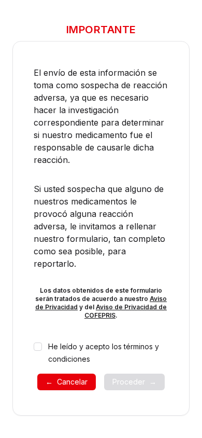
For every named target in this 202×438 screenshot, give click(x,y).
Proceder (134, 381)
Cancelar (67, 381)
